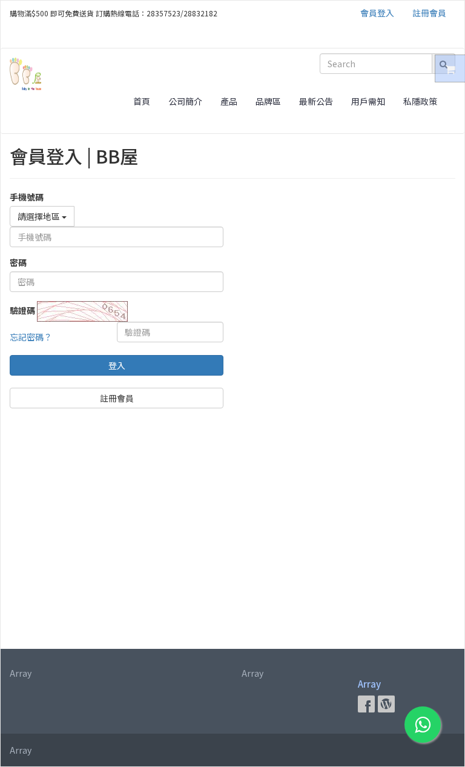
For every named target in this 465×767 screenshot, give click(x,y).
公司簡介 (185, 101)
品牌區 (268, 101)
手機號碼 (27, 197)
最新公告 (316, 101)
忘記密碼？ (31, 337)
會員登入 (377, 13)
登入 (116, 365)
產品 (228, 101)
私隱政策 (420, 101)
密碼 (18, 262)
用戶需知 (368, 101)
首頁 (141, 101)
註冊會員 (429, 13)
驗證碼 (22, 310)
